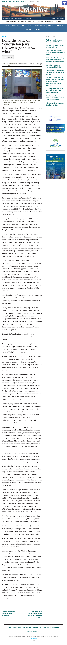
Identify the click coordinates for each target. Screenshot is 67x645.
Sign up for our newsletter (56, 18)
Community (15, 25)
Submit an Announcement (30, 628)
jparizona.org (33, 638)
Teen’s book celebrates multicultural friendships (53, 66)
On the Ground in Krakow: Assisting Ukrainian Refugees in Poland (55, 52)
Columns (29, 30)
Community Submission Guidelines (49, 628)
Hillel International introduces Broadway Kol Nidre (55, 104)
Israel (23, 25)
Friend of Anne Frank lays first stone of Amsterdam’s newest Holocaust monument (55, 98)
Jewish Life (59, 25)
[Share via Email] (37, 63)
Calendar (8, 1)
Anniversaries (49, 21)
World (30, 25)
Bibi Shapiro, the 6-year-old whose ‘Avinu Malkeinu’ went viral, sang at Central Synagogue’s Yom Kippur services (55, 81)
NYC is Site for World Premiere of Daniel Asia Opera (55, 46)
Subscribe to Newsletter (33, 632)
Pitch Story (16, 1)
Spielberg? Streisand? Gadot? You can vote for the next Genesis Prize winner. (54, 90)
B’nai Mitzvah (22, 21)
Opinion (50, 25)
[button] (64, 3)
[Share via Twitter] (31, 63)
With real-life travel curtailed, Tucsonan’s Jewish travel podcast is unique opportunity (55, 60)
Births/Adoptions (11, 21)
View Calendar (17, 628)
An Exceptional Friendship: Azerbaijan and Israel (54, 41)
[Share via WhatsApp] (40, 63)
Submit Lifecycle (24, 1)
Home (3, 1)
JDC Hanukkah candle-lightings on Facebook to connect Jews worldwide (55, 72)
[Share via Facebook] (34, 63)
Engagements (31, 21)
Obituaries (58, 21)
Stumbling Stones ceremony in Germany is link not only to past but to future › (35, 614)
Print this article (8, 57)
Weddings (40, 21)
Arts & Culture (40, 25)
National (38, 30)
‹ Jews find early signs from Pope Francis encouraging (8, 613)
